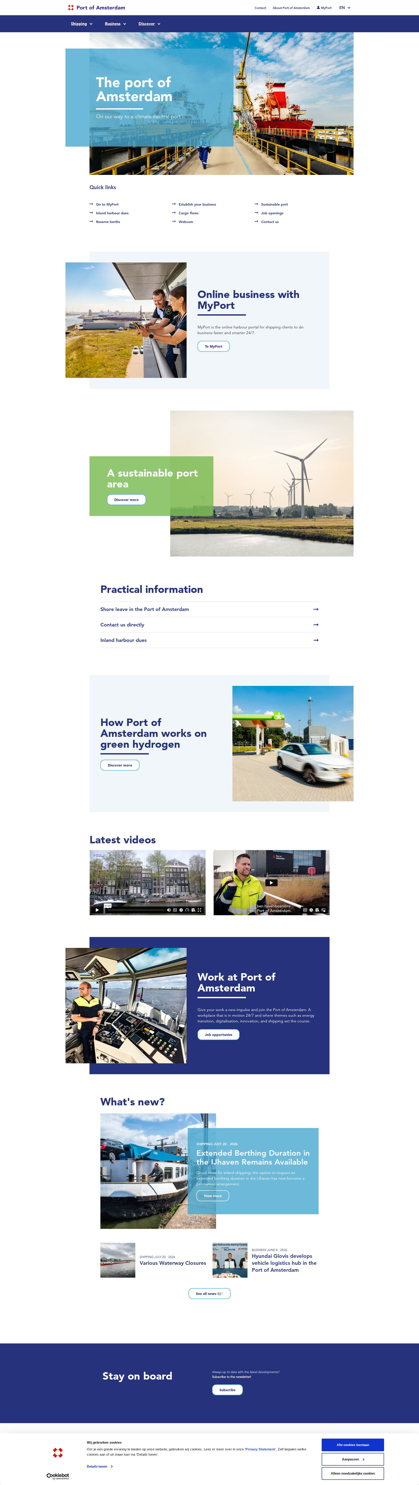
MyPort (326, 8)
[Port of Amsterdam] (96, 7)
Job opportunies (218, 1034)
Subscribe (227, 1390)
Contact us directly (122, 625)
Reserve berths (108, 222)
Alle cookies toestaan (353, 1445)
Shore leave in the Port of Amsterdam (144, 609)
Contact (260, 8)
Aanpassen (350, 1459)
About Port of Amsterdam (291, 8)
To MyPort (213, 346)
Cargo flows (189, 213)
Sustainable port (274, 204)
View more (213, 1196)
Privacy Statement (260, 1449)
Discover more (126, 499)
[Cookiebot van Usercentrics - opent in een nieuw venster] (58, 1476)
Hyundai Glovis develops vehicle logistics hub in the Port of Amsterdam (284, 1263)
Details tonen (97, 1466)
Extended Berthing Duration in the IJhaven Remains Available (253, 1157)
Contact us (270, 222)
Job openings (272, 213)
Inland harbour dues (112, 213)
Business (112, 23)
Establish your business (197, 204)
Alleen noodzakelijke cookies (353, 1473)
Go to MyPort (107, 204)
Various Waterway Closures (173, 1263)
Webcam (186, 222)
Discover (147, 23)
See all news (206, 1293)
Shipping (79, 23)
